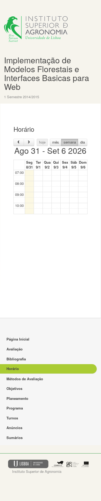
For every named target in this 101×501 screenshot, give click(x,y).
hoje (42, 142)
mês (55, 142)
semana (70, 142)
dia (82, 142)
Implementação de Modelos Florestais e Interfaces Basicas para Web (46, 73)
